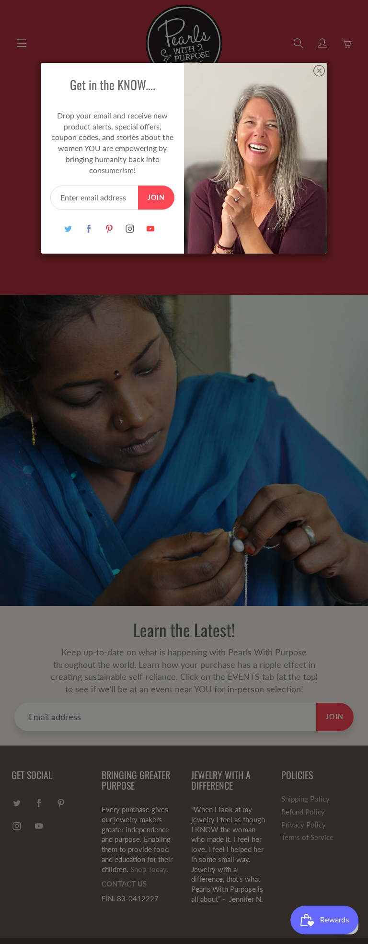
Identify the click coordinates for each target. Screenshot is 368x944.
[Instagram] (129, 229)
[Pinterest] (109, 229)
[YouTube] (150, 229)
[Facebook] (88, 229)
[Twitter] (67, 229)
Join (156, 197)
